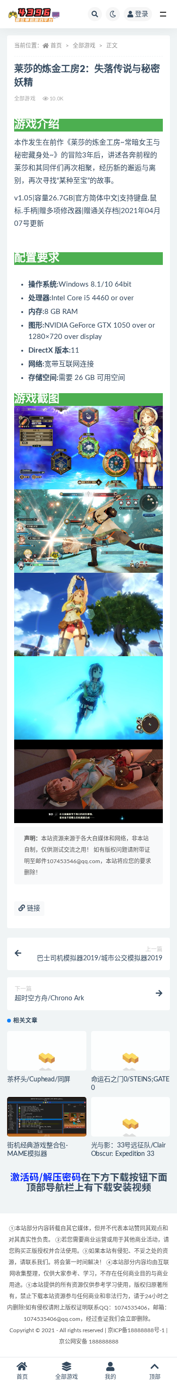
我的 (110, 1377)
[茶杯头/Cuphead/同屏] (46, 1060)
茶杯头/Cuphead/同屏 (38, 1079)
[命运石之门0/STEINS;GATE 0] (130, 1060)
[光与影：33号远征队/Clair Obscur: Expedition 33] (130, 1126)
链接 (32, 908)
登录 (141, 14)
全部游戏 (84, 46)
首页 (56, 46)
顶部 (154, 1377)
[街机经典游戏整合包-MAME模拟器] (46, 1119)
